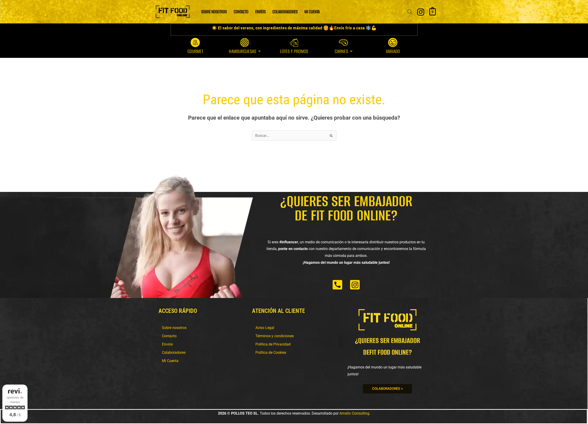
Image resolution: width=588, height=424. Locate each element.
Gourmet (195, 51)
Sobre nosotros (174, 328)
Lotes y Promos (294, 51)
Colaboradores (174, 352)
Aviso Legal (264, 328)
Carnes (341, 51)
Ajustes (386, 7)
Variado (393, 51)
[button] (244, 51)
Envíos (167, 344)
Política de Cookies (270, 352)
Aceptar (330, 7)
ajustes (292, 9)
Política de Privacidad (273, 344)
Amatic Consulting (354, 413)
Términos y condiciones (274, 336)
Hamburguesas (242, 51)
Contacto (169, 336)
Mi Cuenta (170, 361)
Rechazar (358, 7)
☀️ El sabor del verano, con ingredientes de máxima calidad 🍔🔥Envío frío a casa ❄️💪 (294, 28)
